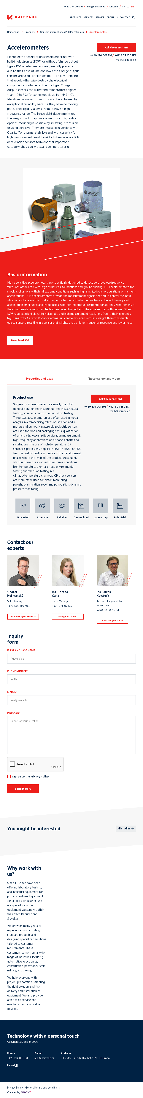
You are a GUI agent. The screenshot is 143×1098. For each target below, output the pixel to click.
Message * (13, 712)
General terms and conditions (42, 1087)
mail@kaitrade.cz (126, 59)
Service (100, 17)
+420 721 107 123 (62, 605)
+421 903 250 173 (125, 55)
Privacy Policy (40, 776)
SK (123, 6)
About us (112, 17)
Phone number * (17, 671)
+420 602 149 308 (18, 605)
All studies (123, 828)
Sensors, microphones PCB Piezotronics (62, 31)
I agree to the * (31, 776)
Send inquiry (23, 788)
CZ (128, 6)
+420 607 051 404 (108, 610)
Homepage (13, 31)
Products (75, 17)
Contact (125, 17)
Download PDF (20, 340)
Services (88, 17)
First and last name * (21, 650)
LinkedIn (113, 6)
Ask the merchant (116, 47)
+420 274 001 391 (101, 55)
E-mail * (12, 692)
